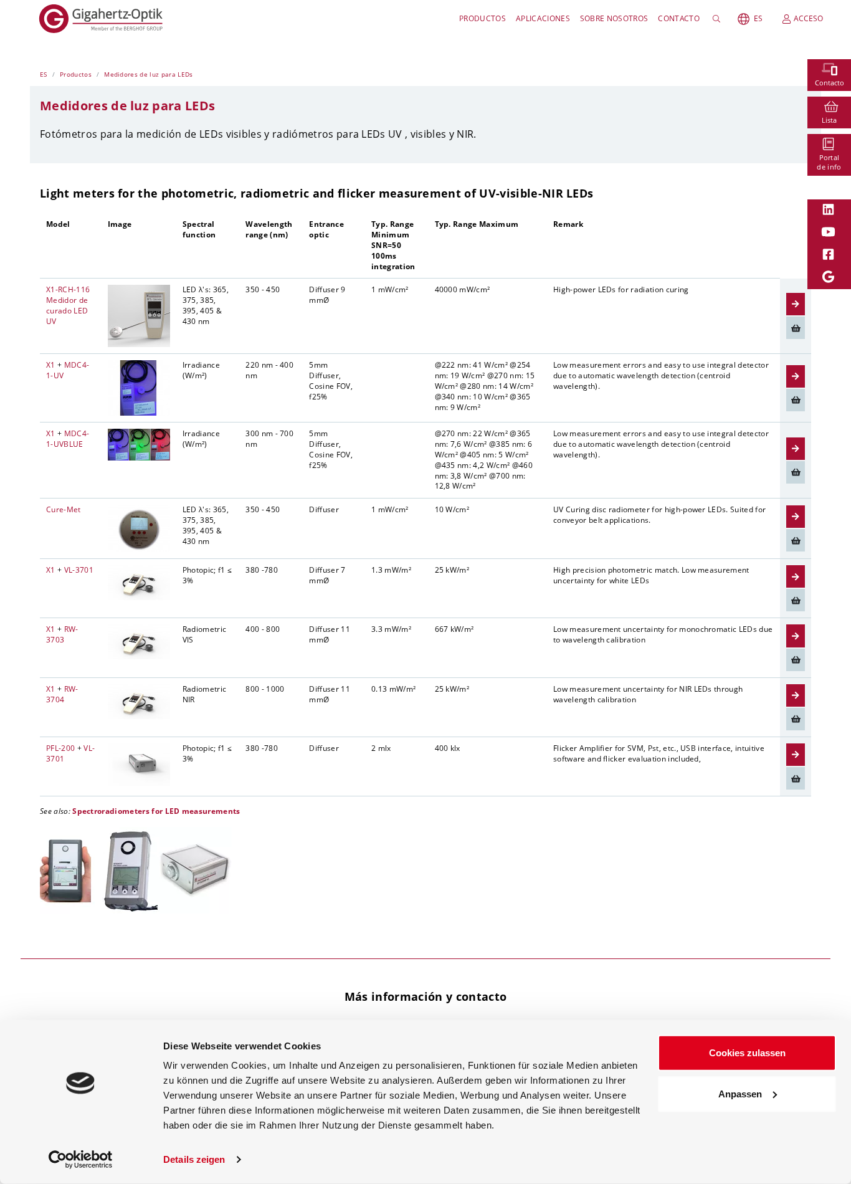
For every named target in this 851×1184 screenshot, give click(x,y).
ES (758, 18)
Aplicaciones (543, 18)
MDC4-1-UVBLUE (67, 438)
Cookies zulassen (747, 1053)
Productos (482, 18)
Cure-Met (63, 509)
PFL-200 (60, 748)
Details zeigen (194, 1159)
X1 (50, 365)
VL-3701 (78, 570)
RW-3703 (62, 634)
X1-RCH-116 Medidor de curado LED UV (68, 305)
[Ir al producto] (795, 304)
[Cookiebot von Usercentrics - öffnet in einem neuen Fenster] (80, 1159)
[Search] (719, 18)
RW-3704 (62, 694)
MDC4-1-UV (67, 370)
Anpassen (740, 1093)
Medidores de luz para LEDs (148, 74)
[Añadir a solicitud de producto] (795, 328)
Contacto (679, 18)
